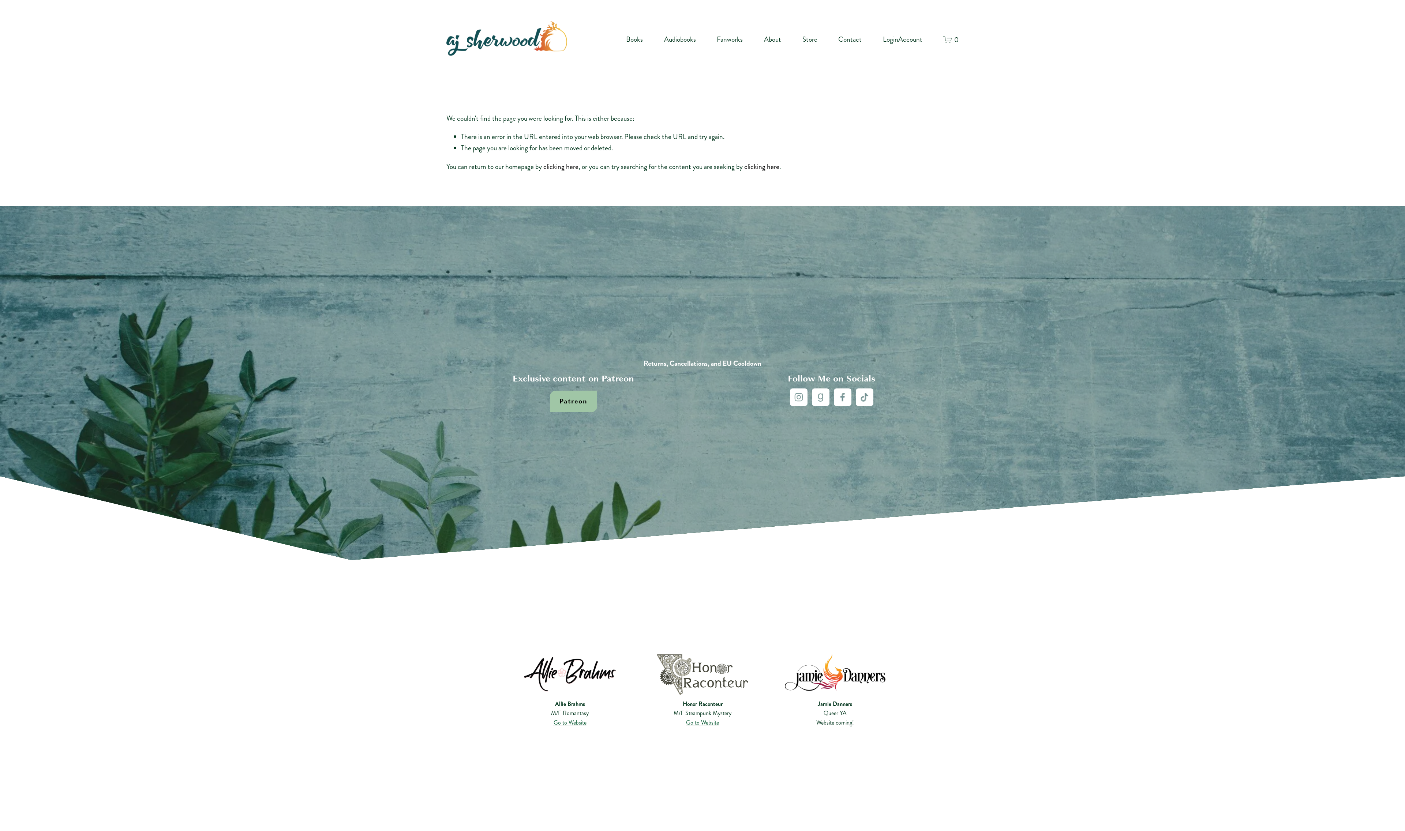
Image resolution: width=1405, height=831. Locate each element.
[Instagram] (799, 397)
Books (634, 39)
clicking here (560, 167)
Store (809, 39)
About (772, 39)
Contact (850, 39)
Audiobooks (680, 39)
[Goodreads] (820, 397)
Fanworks (730, 39)
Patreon (573, 401)
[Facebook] (842, 397)
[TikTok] (864, 397)
